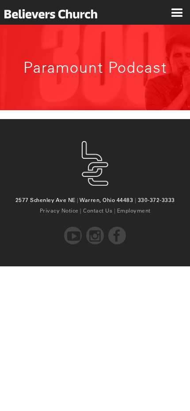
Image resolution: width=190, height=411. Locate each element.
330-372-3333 (156, 199)
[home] (48, 12)
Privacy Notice (59, 210)
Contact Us (97, 210)
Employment (134, 210)
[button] (177, 12)
